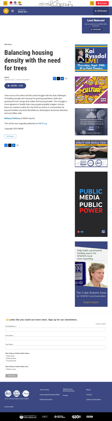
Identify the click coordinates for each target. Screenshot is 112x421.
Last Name (9, 344)
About (88, 390)
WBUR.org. (42, 123)
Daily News (11, 356)
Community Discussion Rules (50, 395)
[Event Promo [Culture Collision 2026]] (91, 90)
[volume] (12, 11)
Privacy (65, 395)
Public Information (46, 399)
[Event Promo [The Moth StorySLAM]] (91, 121)
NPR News (8, 44)
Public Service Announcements (69, 390)
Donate (103, 3)
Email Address (11, 326)
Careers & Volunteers (93, 399)
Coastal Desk (11, 361)
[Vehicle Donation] (91, 153)
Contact (89, 395)
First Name (9, 335)
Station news (11, 369)
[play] (6, 11)
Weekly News (11, 358)
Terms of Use (44, 390)
